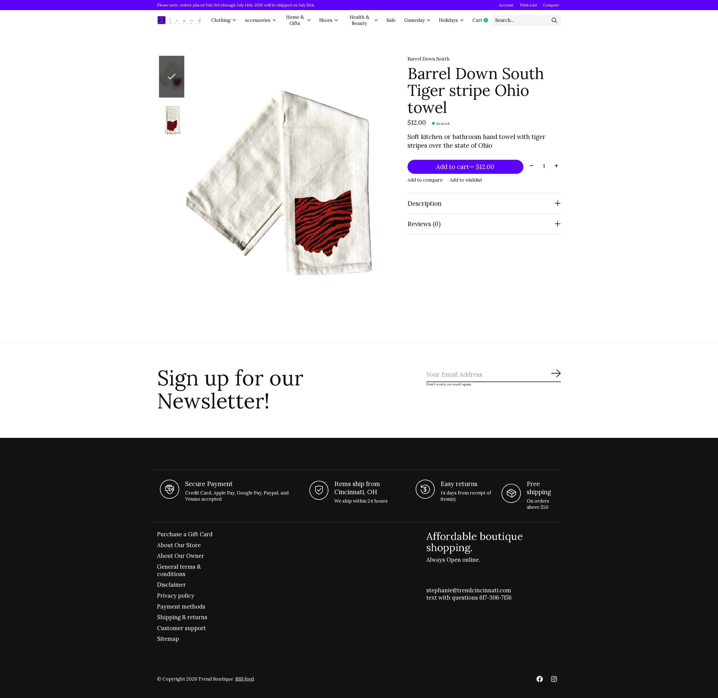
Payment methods (181, 606)
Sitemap (168, 638)
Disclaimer (171, 584)
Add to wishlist (466, 180)
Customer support (181, 628)
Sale (390, 20)
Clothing (221, 20)
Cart (482, 20)
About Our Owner (180, 556)
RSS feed (244, 679)
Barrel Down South (429, 59)
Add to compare (425, 180)
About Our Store (179, 545)
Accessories (257, 20)
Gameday (414, 20)
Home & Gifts (295, 20)
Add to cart (465, 167)
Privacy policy (175, 595)
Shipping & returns (182, 617)
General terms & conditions (179, 570)
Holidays (448, 20)
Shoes (325, 20)
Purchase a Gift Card (185, 534)
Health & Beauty (359, 20)
